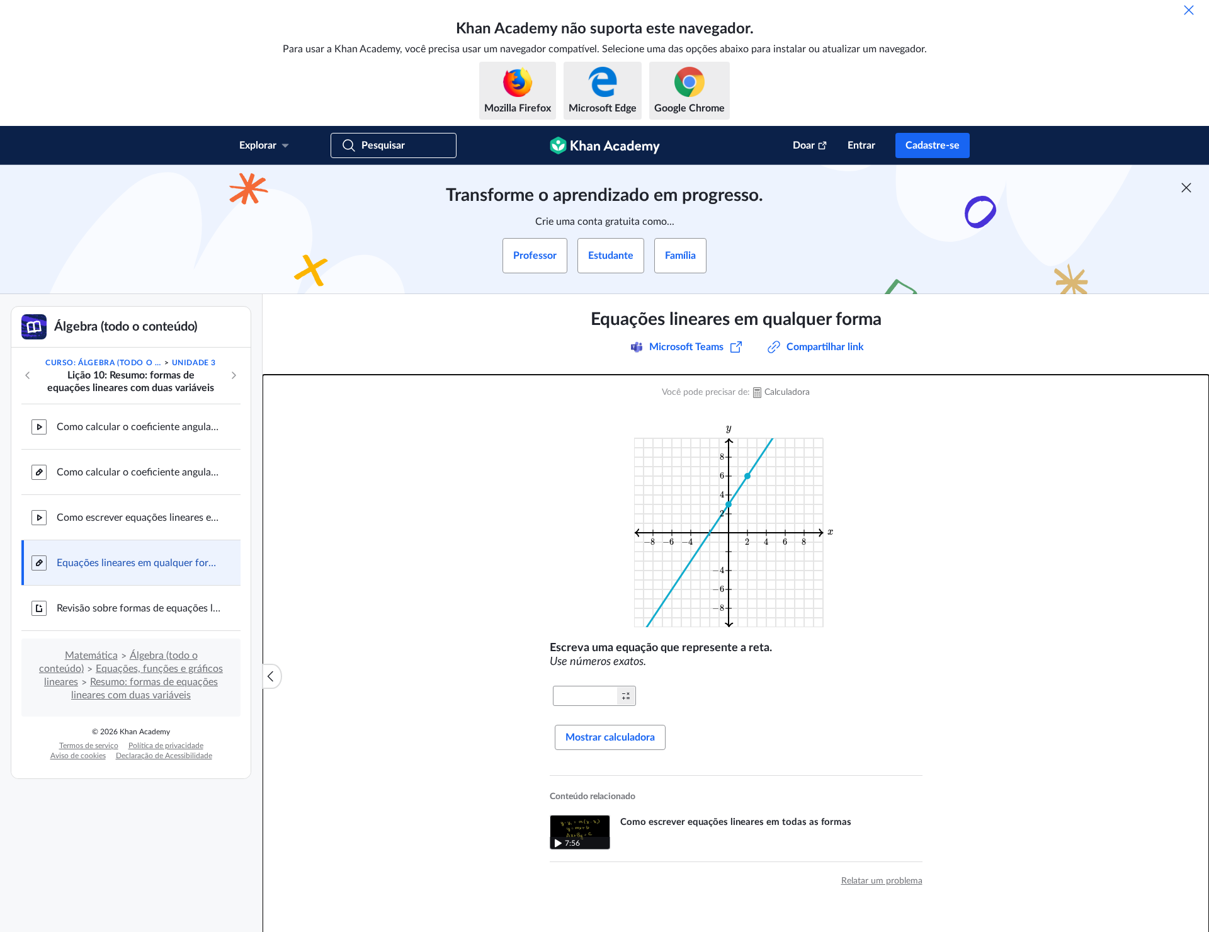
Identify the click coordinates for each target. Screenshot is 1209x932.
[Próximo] (233, 375)
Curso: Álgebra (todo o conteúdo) (103, 363)
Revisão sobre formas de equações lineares (138, 608)
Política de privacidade (165, 745)
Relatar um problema (881, 881)
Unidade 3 (194, 363)
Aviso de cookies (78, 755)
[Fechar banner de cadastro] (1186, 187)
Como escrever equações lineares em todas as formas (138, 518)
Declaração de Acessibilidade (164, 755)
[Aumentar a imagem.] (736, 525)
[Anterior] (27, 375)
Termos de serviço (88, 745)
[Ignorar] (1189, 10)
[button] (626, 696)
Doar (804, 145)
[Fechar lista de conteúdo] (272, 676)
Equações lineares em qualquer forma (138, 563)
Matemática (91, 656)
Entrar (861, 145)
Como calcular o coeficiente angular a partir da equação (138, 427)
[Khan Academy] (605, 145)
